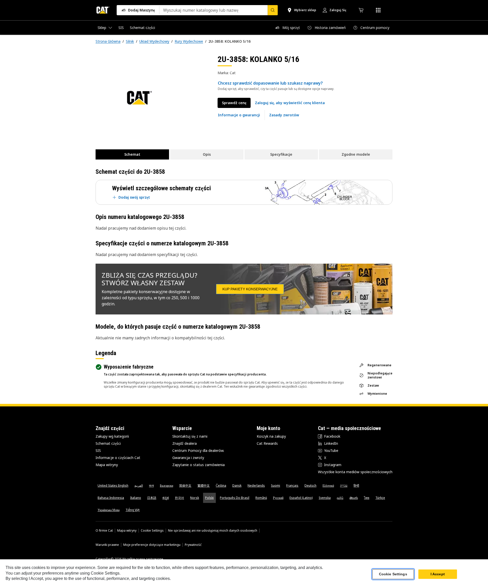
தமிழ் (340, 498)
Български (166, 485)
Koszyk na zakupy (271, 436)
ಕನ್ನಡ (165, 498)
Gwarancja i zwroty (188, 457)
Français (292, 485)
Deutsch (310, 485)
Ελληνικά (328, 485)
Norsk (194, 498)
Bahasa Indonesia (111, 498)
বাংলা (151, 485)
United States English (113, 485)
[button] (290, 103)
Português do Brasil (234, 498)
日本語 (151, 498)
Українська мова (108, 510)
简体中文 (185, 485)
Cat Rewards (267, 443)
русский (278, 498)
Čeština (221, 485)
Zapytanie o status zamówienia (198, 464)
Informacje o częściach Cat (118, 457)
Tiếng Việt (133, 510)
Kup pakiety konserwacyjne (250, 289)
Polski (209, 498)
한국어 (179, 498)
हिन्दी (356, 485)
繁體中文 (203, 485)
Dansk (236, 485)
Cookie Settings (152, 531)
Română (261, 498)
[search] (273, 10)
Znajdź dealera (184, 443)
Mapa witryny (107, 464)
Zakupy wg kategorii (112, 436)
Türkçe (380, 498)
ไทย (366, 498)
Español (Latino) (301, 498)
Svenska (325, 498)
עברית (343, 485)
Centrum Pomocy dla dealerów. (198, 450)
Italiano (135, 498)
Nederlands (256, 485)
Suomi (275, 485)
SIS (98, 450)
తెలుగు (353, 498)
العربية (138, 485)
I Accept (438, 574)
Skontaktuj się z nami (189, 436)
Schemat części (108, 443)
